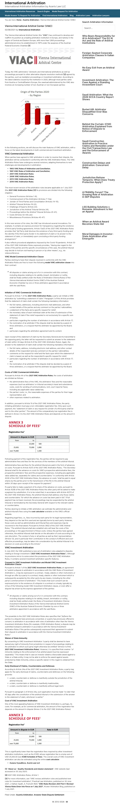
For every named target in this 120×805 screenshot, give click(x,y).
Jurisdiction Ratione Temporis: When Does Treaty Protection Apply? (98, 180)
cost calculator (38, 511)
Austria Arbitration (24, 795)
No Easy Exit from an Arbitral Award (98, 68)
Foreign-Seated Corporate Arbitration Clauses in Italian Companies (98, 55)
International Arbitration (25, 3)
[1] (29, 46)
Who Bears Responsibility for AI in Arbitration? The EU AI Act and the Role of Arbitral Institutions (98, 39)
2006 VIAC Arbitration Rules (22, 176)
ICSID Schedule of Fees (32, 757)
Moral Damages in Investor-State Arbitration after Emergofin (97, 236)
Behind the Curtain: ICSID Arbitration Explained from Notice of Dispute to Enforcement (97, 127)
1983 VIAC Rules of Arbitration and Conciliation (30, 168)
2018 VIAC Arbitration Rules (21, 182)
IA (67, 802)
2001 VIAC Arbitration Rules (21, 174)
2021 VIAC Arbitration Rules (20, 190)
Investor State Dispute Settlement (49, 795)
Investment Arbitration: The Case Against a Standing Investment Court (98, 82)
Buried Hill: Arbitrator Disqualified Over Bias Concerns (94, 111)
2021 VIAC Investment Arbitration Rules (48, 553)
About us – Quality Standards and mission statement (30, 769)
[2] (65, 74)
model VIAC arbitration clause (58, 262)
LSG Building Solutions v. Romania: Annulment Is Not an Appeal (97, 209)
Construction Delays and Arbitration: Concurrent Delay (96, 165)
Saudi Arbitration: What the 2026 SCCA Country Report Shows (98, 97)
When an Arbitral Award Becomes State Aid (95, 222)
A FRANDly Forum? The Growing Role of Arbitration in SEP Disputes (97, 194)
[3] (34, 190)
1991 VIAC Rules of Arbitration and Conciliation (30, 171)
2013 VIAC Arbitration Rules (21, 179)
